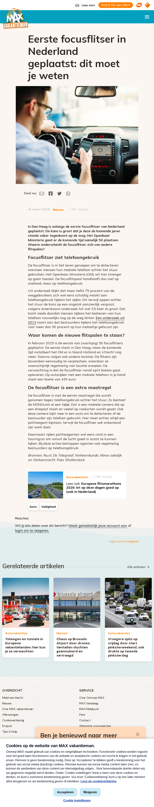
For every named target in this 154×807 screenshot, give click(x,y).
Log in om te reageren (124, 541)
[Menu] (147, 16)
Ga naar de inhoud (77, 3)
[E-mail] (41, 193)
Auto (33, 506)
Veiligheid (48, 506)
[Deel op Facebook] (51, 193)
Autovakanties (77, 477)
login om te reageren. (32, 530)
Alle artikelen (136, 567)
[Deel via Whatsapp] (68, 193)
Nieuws (58, 210)
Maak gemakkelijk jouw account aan (98, 525)
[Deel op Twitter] (59, 193)
